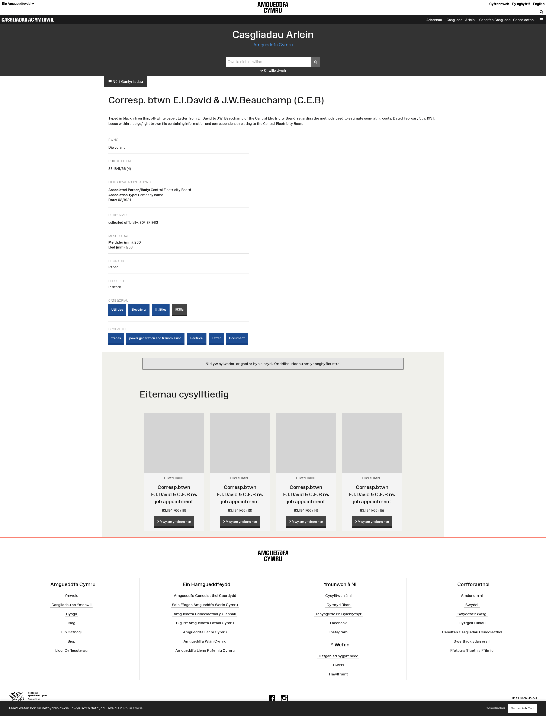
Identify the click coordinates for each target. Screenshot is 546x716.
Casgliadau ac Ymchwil (27, 19)
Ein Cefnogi (71, 632)
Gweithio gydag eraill (471, 641)
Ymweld (71, 595)
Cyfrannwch (499, 4)
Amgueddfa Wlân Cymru (204, 641)
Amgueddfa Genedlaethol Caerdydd (205, 595)
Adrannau (434, 20)
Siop (71, 641)
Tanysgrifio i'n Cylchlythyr (338, 614)
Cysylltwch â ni (338, 595)
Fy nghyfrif (521, 4)
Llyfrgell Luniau (472, 623)
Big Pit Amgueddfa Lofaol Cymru (205, 623)
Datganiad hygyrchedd (338, 656)
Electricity (139, 309)
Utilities (117, 309)
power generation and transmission (155, 338)
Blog (71, 623)
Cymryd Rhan (338, 605)
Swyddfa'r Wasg (471, 614)
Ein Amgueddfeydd (16, 3)
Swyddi (471, 605)
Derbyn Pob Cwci (522, 708)
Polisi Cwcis (133, 708)
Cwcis (338, 665)
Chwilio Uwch (274, 70)
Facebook (338, 623)
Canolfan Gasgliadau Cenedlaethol (506, 20)
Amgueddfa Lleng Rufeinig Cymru (205, 650)
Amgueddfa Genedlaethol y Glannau (205, 614)
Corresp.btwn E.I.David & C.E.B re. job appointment (174, 494)
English (539, 4)
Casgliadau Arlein (461, 20)
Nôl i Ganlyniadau (127, 81)
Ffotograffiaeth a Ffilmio (472, 650)
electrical (196, 338)
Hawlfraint (338, 674)
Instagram (338, 632)
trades (116, 338)
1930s (179, 309)
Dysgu (71, 614)
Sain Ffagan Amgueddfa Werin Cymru (205, 605)
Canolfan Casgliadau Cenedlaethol (472, 632)
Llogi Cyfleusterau (71, 650)
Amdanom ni (472, 595)
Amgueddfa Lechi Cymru (205, 632)
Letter (216, 338)
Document (237, 338)
